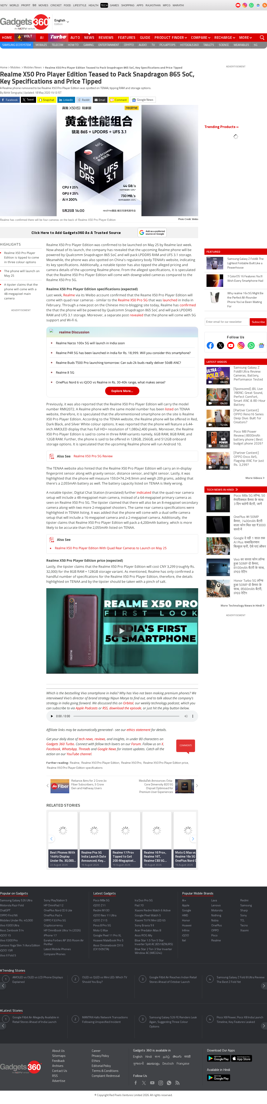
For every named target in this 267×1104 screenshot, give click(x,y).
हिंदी (34, 5)
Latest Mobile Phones (57, 949)
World (14, 5)
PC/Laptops (167, 45)
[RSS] (264, 5)
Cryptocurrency (53, 925)
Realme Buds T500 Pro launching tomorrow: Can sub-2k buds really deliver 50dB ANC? (118, 362)
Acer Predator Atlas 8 (148, 930)
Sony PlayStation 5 (55, 900)
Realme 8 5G (65, 372)
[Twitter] (220, 345)
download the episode (125, 708)
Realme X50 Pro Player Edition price (165, 763)
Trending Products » (221, 127)
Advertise (58, 1081)
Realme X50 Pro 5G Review (93, 456)
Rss (177, 1081)
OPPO (215, 930)
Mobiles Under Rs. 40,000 (16, 920)
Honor (186, 920)
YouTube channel (79, 754)
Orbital (128, 703)
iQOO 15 (5, 935)
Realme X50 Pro (131, 763)
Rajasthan (153, 5)
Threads (84, 749)
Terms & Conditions (105, 1071)
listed (169, 409)
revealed (136, 315)
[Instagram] (240, 345)
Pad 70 (139, 905)
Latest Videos (217, 362)
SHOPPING (127, 5)
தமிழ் (166, 1057)
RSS (105, 708)
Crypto (129, 45)
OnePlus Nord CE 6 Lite (58, 910)
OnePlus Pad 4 (53, 915)
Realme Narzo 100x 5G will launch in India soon (90, 343)
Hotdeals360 (189, 45)
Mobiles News (33, 67)
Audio (143, 45)
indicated (144, 492)
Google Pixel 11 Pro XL (107, 935)
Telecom (57, 45)
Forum (136, 744)
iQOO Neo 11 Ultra (104, 915)
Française (183, 1063)
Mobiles (41, 45)
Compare (199, 37)
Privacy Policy (100, 1056)
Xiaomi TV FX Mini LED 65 (150, 920)
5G (255, 45)
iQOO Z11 (99, 905)
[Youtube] (230, 345)
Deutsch (168, 1063)
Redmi (244, 900)
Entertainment (108, 45)
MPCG (166, 5)
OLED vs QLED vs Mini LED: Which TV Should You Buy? (104, 980)
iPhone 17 (50, 935)
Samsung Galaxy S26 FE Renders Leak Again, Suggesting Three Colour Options (173, 1022)
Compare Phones (54, 954)
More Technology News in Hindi (242, 605)
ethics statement (138, 729)
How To (73, 45)
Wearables (241, 45)
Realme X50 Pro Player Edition (100, 763)
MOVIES (43, 5)
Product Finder (169, 37)
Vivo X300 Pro (9, 940)
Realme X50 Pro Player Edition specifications (75, 768)
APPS (140, 5)
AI (42, 37)
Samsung (246, 905)
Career (96, 1051)
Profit (25, 5)
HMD (185, 915)
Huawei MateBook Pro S (108, 940)
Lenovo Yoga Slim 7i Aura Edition (20, 945)
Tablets (208, 45)
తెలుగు (177, 1056)
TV (153, 45)
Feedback (58, 1061)
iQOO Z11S (100, 920)
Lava (214, 900)
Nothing (216, 915)
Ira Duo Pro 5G (144, 900)
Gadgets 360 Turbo (60, 744)
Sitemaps (58, 1056)
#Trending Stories (12, 970)
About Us (58, 1051)
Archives (57, 1066)
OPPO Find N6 (9, 915)
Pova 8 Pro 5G (102, 925)
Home (7, 37)
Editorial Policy (101, 1066)
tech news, (86, 739)
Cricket (56, 5)
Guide (145, 37)
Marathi (178, 5)
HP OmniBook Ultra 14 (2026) (62, 930)
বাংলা (157, 1057)
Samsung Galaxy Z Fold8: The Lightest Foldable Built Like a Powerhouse (245, 263)
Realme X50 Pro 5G (133, 300)
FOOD (67, 5)
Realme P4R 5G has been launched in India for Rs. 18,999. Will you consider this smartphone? (123, 353)
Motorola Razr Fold (12, 905)
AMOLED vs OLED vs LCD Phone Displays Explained (38, 980)
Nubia (214, 920)
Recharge (223, 37)
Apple (185, 905)
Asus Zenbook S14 (12, 930)
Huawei (186, 925)
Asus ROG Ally (143, 935)
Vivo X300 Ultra (9, 925)
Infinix (185, 930)
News (89, 37)
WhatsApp (69, 749)
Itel (184, 940)
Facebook (53, 749)
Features (127, 37)
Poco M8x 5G (101, 900)
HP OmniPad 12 (53, 905)
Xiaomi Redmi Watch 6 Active (153, 910)
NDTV (3, 5)
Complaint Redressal (106, 1076)
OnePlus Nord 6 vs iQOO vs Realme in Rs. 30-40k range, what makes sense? (110, 382)
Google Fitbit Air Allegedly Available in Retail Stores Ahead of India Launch (36, 1020)
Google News (106, 749)
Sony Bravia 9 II (144, 925)
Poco (214, 935)
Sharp (244, 910)
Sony (243, 915)
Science (224, 45)
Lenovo (216, 905)
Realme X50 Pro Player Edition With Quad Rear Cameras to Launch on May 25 (111, 548)
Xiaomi (244, 930)
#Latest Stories (11, 1010)
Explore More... (122, 391)
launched (170, 300)
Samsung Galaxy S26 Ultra (16, 900)
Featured (214, 252)
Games (114, 5)
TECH (104, 5)
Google (186, 910)
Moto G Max (100, 930)
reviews (99, 739)
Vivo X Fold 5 (8, 955)
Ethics (96, 1061)
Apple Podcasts (87, 708)
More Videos (254, 478)
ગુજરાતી (138, 1063)
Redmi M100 (101, 910)
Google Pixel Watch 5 (148, 915)
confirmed (188, 305)
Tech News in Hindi (221, 489)
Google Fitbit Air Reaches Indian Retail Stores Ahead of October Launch (173, 980)
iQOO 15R (6, 950)
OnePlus (216, 925)
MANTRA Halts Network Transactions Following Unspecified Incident (105, 1020)
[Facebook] (210, 345)
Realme (69, 295)
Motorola (217, 910)
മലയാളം (153, 1063)
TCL (242, 920)
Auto (75, 37)
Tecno (244, 925)
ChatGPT (5, 910)
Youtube (152, 1081)
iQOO (185, 935)
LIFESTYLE (79, 5)
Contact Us (59, 1071)
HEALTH (93, 5)
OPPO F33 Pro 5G (55, 920)
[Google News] (261, 345)
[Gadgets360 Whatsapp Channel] (251, 345)
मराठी (187, 1057)
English (137, 1057)
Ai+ (184, 900)
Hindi (148, 1057)
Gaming (88, 45)
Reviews (106, 37)
